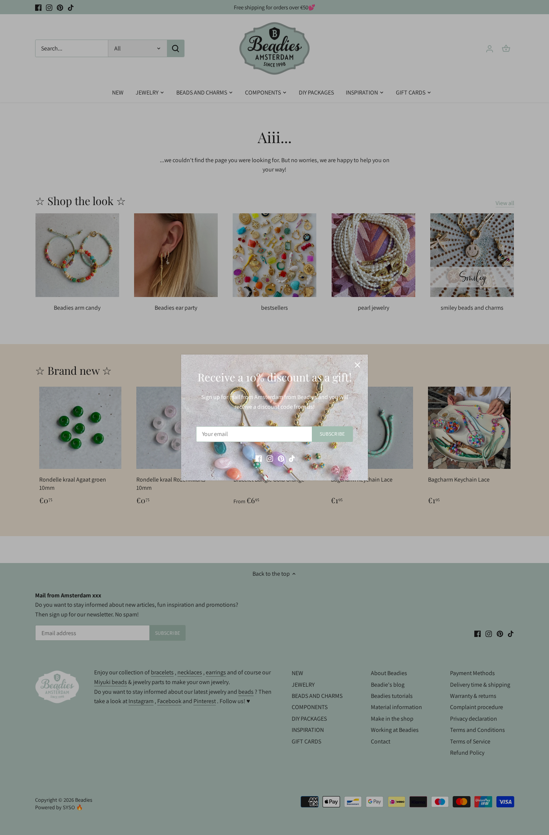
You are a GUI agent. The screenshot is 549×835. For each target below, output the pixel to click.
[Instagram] (270, 458)
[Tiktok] (292, 458)
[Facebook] (258, 458)
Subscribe (332, 433)
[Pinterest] (281, 458)
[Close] (357, 365)
